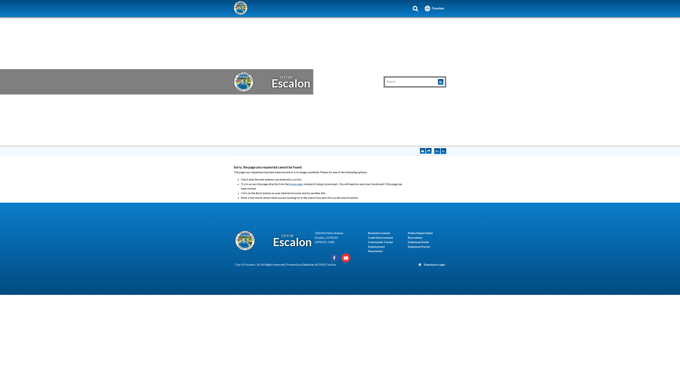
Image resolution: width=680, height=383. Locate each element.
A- (443, 151)
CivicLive (308, 264)
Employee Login (434, 264)
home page (296, 184)
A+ (437, 151)
